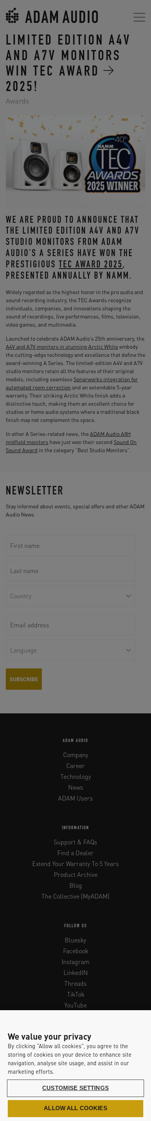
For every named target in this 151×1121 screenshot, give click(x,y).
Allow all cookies (75, 1108)
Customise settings (75, 1088)
